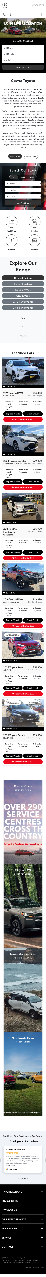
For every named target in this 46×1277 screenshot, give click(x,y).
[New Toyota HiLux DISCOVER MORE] (23, 1074)
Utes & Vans (23, 295)
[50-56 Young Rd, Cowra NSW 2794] (10, 14)
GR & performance (23, 307)
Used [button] (32, 177)
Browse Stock (30, 156)
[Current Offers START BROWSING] (23, 822)
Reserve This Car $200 (24, 419)
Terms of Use (11, 1262)
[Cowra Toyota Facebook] (3, 1267)
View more (10, 1165)
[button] (41, 14)
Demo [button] (23, 177)
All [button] (14, 177)
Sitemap (29, 1260)
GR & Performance (23, 301)
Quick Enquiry (33, 413)
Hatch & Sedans (23, 277)
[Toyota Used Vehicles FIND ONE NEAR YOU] (23, 990)
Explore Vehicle (13, 413)
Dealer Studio (39, 1268)
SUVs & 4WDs (23, 289)
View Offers (15, 156)
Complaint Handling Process (26, 1262)
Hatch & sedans (23, 283)
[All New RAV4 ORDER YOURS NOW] (23, 906)
